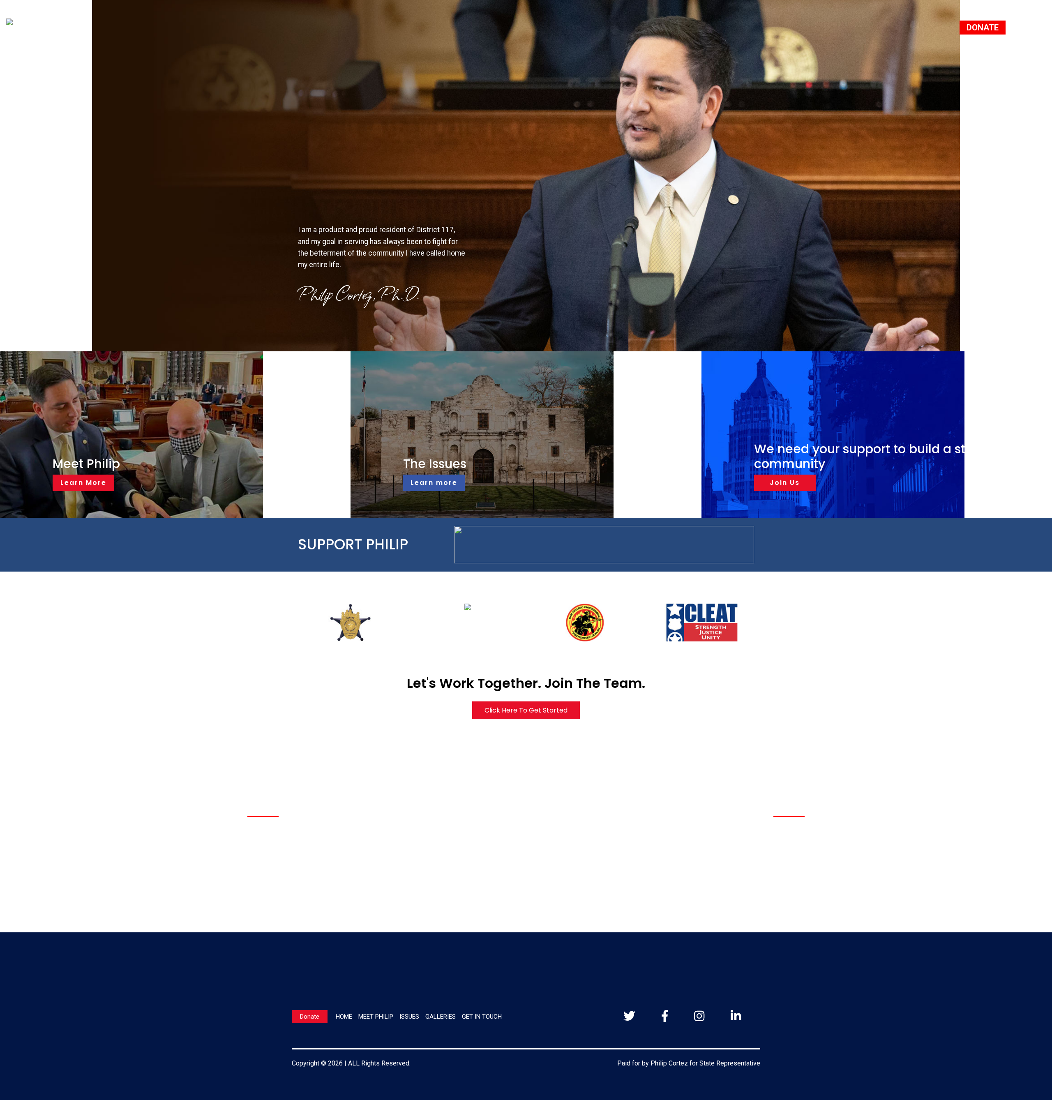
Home (344, 1016)
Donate (309, 1016)
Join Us (785, 482)
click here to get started (526, 710)
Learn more (434, 482)
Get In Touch (482, 1016)
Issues (409, 1016)
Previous (279, 622)
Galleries (440, 1016)
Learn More (83, 482)
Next (774, 622)
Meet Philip (375, 1016)
